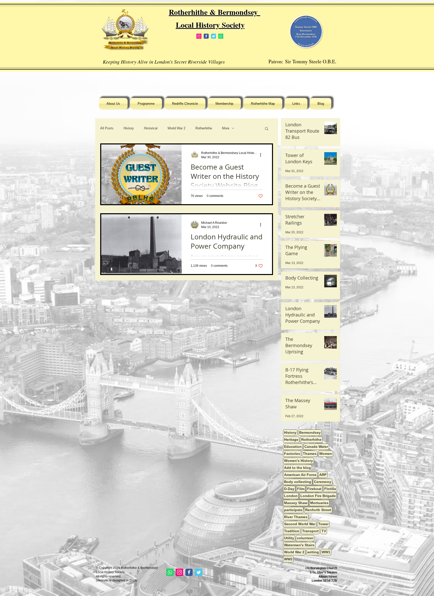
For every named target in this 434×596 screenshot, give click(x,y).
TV (323, 531)
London (291, 496)
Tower (323, 524)
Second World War (299, 524)
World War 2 (176, 128)
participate (293, 510)
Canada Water (316, 447)
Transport (310, 531)
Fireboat (314, 489)
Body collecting (297, 482)
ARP (323, 475)
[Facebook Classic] (206, 36)
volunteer (305, 538)
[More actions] (262, 155)
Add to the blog (297, 468)
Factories (292, 454)
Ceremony (322, 482)
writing (313, 552)
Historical (150, 128)
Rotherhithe (203, 128)
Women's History (298, 461)
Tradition (291, 531)
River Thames (295, 517)
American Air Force (300, 475)
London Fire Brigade (318, 496)
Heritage (291, 440)
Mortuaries (319, 503)
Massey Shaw (295, 503)
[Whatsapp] (220, 36)
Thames (309, 454)
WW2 (288, 559)
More (225, 128)
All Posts (107, 128)
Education (293, 447)
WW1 (326, 552)
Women (325, 454)
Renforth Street (318, 510)
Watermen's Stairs (299, 545)
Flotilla (330, 489)
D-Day (289, 489)
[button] (266, 129)
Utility (289, 538)
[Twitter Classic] (213, 36)
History (129, 128)
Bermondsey (310, 432)
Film (300, 489)
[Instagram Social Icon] (198, 36)
